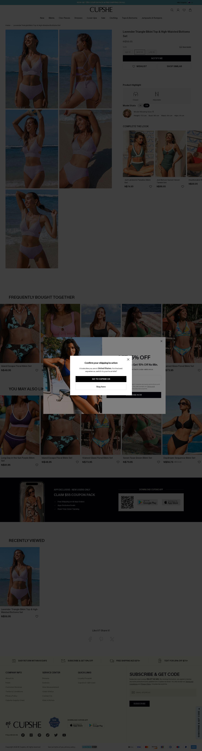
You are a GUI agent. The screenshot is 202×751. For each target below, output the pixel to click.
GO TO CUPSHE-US (101, 379)
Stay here (101, 387)
